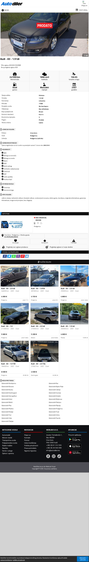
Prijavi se (27, 435)
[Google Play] (74, 439)
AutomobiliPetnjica (55, 402)
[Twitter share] (9, 256)
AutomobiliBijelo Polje (56, 386)
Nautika (5, 448)
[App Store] (74, 446)
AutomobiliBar (53, 383)
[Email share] (22, 256)
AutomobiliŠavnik (54, 418)
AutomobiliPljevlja (55, 405)
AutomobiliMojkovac (55, 399)
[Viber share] (18, 256)
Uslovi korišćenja (30, 443)
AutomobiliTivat (54, 412)
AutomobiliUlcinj (54, 415)
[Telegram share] (26, 256)
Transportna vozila (9, 440)
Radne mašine (7, 445)
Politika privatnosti (31, 445)
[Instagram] (54, 456)
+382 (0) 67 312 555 (54, 445)
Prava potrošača (30, 448)
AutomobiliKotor (7, 399)
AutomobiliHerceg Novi (9, 396)
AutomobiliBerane (8, 386)
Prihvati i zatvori (83, 559)
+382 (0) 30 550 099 (54, 447)
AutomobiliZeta (7, 418)
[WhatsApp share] (14, 256)
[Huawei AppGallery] (74, 453)
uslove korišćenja (6, 560)
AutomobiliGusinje (55, 393)
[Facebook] (48, 456)
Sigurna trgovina (30, 450)
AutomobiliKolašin (55, 396)
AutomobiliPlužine (7, 408)
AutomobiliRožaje (7, 412)
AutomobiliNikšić (7, 402)
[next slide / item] (87, 34)
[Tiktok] (59, 456)
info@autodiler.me (53, 450)
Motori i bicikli (7, 437)
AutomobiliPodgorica (56, 408)
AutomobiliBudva (7, 389)
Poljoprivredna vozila (9, 443)
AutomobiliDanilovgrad (9, 393)
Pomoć (26, 440)
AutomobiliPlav (7, 405)
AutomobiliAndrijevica (9, 383)
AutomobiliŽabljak (7, 421)
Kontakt (27, 437)
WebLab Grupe (51, 466)
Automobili (6, 435)
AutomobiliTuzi (6, 415)
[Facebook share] (5, 256)
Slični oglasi (45, 262)
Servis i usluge (7, 450)
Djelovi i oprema (8, 453)
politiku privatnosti (19, 560)
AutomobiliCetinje (54, 389)
